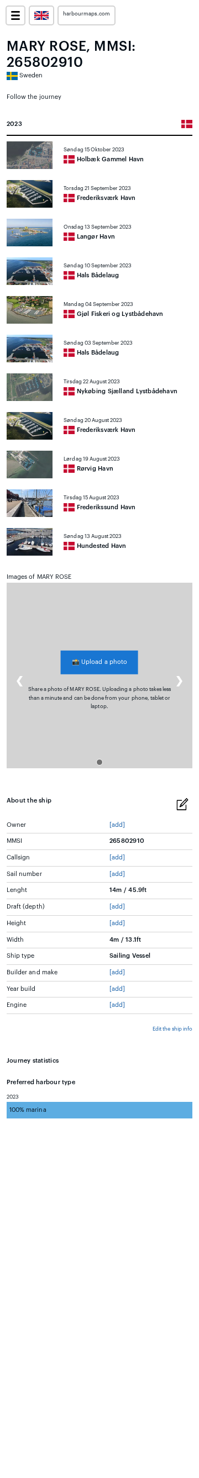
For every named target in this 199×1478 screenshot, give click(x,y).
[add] (117, 825)
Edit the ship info (172, 1029)
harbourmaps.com (86, 14)
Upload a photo (99, 662)
